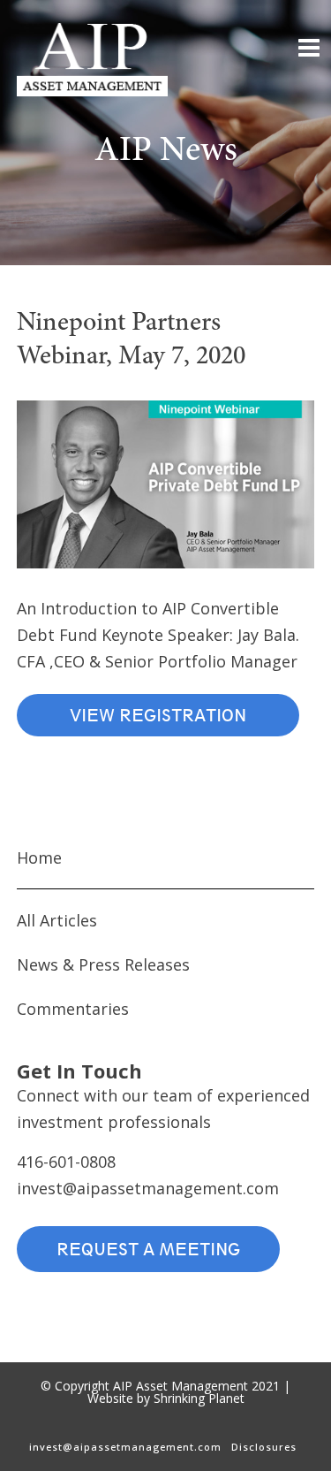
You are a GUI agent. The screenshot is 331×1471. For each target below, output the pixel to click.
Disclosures (264, 1446)
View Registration (158, 715)
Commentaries (73, 1008)
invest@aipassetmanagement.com (148, 1188)
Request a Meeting (148, 1249)
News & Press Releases (103, 964)
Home (39, 857)
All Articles (57, 920)
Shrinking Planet (199, 1398)
